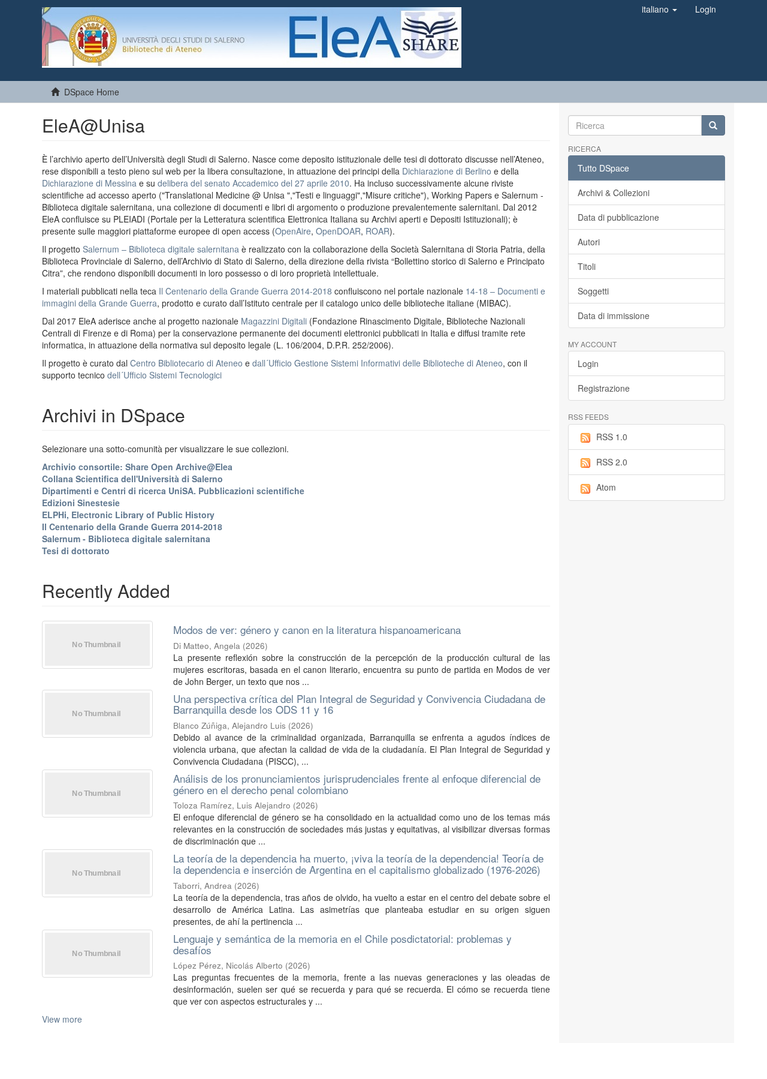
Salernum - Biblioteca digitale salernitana (126, 539)
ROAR (377, 231)
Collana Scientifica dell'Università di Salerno (132, 479)
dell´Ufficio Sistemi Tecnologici (164, 375)
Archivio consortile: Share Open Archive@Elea (137, 467)
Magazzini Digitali (274, 321)
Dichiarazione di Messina (89, 183)
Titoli (587, 266)
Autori (589, 242)
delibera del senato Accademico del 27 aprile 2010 (253, 183)
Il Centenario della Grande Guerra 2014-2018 (245, 291)
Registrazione (604, 388)
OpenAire (293, 231)
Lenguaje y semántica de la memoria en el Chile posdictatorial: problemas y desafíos (342, 944)
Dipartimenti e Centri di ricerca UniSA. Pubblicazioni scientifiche (173, 491)
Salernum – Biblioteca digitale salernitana (162, 249)
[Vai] (713, 125)
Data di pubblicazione (618, 217)
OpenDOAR (338, 231)
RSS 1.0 (611, 437)
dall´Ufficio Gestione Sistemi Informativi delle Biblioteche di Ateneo (377, 363)
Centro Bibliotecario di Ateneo (186, 363)
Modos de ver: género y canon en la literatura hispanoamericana (317, 629)
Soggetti (593, 291)
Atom (606, 487)
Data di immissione (614, 315)
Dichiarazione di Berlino (448, 171)
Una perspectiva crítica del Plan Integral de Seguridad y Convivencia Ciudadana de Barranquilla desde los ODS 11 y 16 (359, 704)
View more (62, 1019)
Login (588, 363)
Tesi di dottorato (76, 551)
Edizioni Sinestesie (81, 503)
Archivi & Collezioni (614, 193)
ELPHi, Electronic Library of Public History (128, 515)
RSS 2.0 (611, 462)
